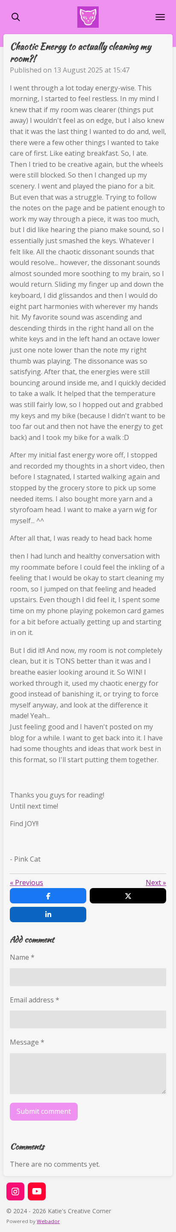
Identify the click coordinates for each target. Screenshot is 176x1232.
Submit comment (44, 1111)
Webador (48, 1221)
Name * (22, 957)
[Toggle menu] (160, 17)
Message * (27, 1042)
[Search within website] (15, 17)
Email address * (34, 1000)
